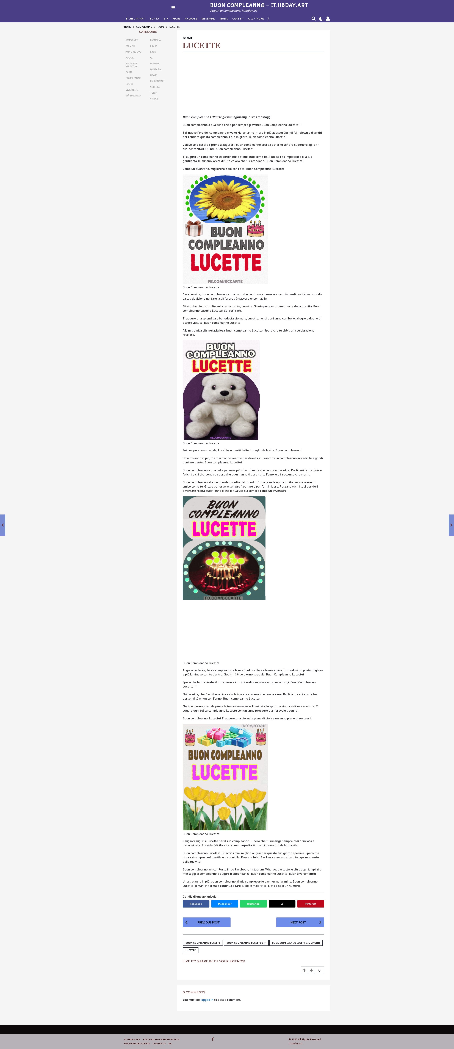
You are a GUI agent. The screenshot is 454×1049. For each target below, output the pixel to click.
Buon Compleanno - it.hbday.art (259, 5)
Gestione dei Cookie (137, 1043)
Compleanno (134, 78)
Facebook (196, 903)
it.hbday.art (132, 1039)
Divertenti (132, 89)
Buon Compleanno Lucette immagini (296, 942)
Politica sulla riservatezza (161, 1039)
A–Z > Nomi (256, 18)
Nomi (224, 18)
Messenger (224, 903)
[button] (173, 7)
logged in (207, 999)
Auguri (130, 57)
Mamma (154, 63)
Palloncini (157, 81)
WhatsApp (253, 903)
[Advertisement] (253, 84)
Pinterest (310, 903)
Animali (191, 18)
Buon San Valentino (132, 65)
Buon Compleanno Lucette (203, 942)
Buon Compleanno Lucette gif (246, 942)
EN (169, 1043)
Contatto (159, 1043)
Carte (236, 18)
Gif (166, 18)
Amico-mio (132, 40)
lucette (191, 950)
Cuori (129, 83)
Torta (154, 18)
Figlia (153, 45)
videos (154, 98)
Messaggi (208, 18)
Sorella (155, 86)
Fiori (176, 18)
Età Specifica (133, 95)
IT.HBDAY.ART (135, 18)
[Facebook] (213, 1039)
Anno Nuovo (134, 51)
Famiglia (155, 40)
